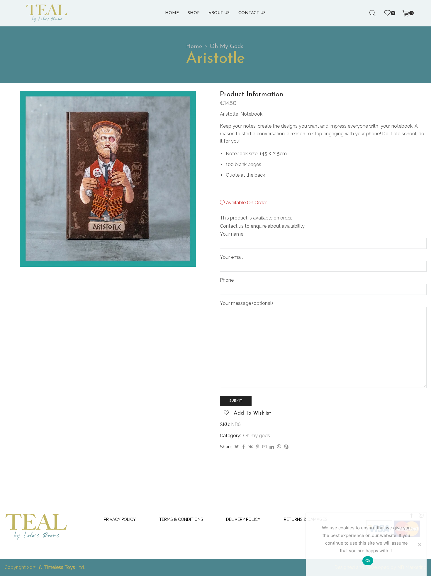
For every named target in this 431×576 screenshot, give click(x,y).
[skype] (286, 447)
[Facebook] (243, 447)
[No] (419, 545)
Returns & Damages (305, 519)
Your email (231, 257)
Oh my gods (226, 47)
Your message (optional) (246, 303)
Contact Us (252, 13)
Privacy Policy (120, 519)
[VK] (250, 447)
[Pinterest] (257, 447)
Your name (231, 234)
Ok (368, 560)
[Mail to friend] (264, 447)
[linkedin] (271, 447)
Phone (227, 280)
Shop (194, 13)
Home (172, 13)
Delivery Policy (243, 519)
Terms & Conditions (181, 519)
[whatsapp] (279, 447)
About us (219, 13)
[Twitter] (236, 447)
